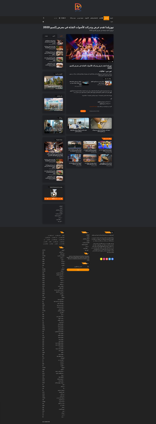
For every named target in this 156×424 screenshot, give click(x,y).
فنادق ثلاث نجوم (60, 303)
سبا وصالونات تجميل (59, 373)
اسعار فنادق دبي (47, 237)
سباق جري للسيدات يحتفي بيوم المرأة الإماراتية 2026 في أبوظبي (49, 59)
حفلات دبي (48, 239)
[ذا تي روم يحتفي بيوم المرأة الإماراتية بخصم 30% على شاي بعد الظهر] (59, 53)
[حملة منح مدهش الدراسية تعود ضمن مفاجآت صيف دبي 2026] (105, 145)
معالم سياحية (61, 380)
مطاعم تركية (61, 333)
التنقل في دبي (60, 360)
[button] (53, 194)
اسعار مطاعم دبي (61, 239)
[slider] (54, 198)
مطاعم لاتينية (61, 341)
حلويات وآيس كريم (59, 316)
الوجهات (86, 18)
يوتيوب (62, 259)
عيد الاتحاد (61, 278)
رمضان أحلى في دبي (60, 397)
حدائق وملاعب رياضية (59, 371)
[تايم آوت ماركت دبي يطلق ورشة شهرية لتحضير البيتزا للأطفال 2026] (105, 158)
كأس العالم (61, 288)
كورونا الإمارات (61, 409)
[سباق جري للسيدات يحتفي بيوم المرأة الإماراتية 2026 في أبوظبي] (59, 59)
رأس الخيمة (62, 395)
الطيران (62, 365)
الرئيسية (111, 18)
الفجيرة (63, 265)
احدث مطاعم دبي (54, 237)
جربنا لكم (62, 386)
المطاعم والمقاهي (93, 18)
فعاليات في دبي (61, 243)
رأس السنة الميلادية (59, 274)
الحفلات (62, 271)
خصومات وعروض (61, 390)
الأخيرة (61, 36)
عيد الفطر (61, 284)
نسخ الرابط (83, 111)
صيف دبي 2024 (73, 18)
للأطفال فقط (61, 377)
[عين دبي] (78, 8)
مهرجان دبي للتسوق (59, 291)
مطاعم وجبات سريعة (59, 348)
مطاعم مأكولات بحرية (59, 342)
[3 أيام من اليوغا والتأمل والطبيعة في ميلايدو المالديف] (59, 65)
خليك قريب (58, 219)
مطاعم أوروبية (60, 327)
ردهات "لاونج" (60, 318)
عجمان (63, 407)
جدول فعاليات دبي (54, 239)
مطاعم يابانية (61, 350)
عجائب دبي (62, 405)
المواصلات (62, 358)
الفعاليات (106, 18)
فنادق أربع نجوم (60, 299)
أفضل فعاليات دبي (61, 237)
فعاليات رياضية (60, 286)
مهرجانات (61, 293)
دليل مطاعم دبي (55, 241)
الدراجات (61, 361)
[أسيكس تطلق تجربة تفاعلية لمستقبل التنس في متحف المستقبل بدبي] (74, 145)
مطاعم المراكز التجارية (59, 331)
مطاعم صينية (61, 339)
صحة (62, 416)
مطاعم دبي (51, 243)
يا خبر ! (112, 21)
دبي (44, 239)
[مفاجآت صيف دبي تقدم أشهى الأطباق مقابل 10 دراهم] (108, 83)
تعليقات (46, 36)
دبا (62, 267)
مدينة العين (61, 252)
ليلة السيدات (61, 322)
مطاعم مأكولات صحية (59, 344)
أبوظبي (63, 235)
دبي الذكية (62, 394)
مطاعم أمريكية (60, 325)
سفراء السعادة (61, 399)
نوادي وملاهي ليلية (60, 356)
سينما (62, 375)
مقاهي (62, 352)
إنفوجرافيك (62, 253)
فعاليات (50, 241)
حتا (63, 388)
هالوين (62, 295)
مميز (63, 411)
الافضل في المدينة (59, 213)
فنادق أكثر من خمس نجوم (58, 301)
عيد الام (62, 280)
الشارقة (62, 263)
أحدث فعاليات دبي (50, 235)
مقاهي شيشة (60, 354)
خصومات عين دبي (80, 18)
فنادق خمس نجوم (60, 305)
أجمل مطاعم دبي (57, 235)
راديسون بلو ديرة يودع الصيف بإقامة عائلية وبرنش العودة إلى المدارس (50, 42)
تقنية (63, 384)
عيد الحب (61, 282)
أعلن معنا (59, 221)
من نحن (59, 217)
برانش (62, 314)
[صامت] (47, 198)
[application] (53, 194)
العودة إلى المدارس (59, 272)
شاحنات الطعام (60, 320)
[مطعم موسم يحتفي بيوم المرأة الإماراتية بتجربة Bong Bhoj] (59, 48)
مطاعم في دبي (45, 243)
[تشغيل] (61, 198)
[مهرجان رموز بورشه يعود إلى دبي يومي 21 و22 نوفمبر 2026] (90, 158)
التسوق (62, 369)
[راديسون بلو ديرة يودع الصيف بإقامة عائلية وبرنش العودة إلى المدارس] (59, 42)
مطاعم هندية (61, 346)
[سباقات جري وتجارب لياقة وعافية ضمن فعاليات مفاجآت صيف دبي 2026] (85, 83)
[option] (53, 83)
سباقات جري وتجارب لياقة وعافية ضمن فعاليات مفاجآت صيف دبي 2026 (75, 83)
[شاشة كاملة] (45, 198)
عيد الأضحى (61, 276)
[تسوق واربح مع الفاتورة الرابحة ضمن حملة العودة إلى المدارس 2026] (90, 145)
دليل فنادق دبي (62, 241)
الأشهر (54, 36)
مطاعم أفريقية (60, 324)
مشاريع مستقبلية (58, 215)
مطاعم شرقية (60, 337)
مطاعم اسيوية (60, 329)
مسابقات (61, 257)
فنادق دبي (56, 243)
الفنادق (100, 18)
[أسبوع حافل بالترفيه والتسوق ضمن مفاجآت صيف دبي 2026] (74, 158)
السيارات (61, 363)
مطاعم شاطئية (60, 335)
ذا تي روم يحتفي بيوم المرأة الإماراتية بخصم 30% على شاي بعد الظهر (49, 53)
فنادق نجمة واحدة (60, 306)
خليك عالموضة (61, 392)
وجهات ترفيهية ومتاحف (59, 382)
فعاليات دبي (45, 241)
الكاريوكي (61, 312)
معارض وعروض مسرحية (58, 289)
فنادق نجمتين (61, 308)
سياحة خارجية (61, 401)
